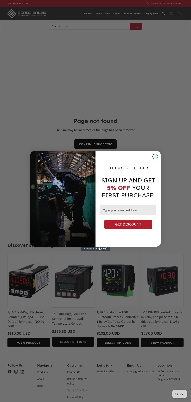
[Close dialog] (155, 156)
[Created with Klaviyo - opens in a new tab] (95, 249)
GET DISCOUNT (128, 224)
